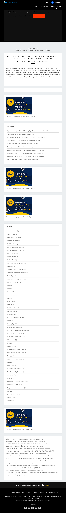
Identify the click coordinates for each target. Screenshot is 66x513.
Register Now (57, 2)
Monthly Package (38, 16)
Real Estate (10, 378)
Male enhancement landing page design (31, 465)
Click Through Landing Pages (15, 269)
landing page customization (43, 456)
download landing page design (27, 453)
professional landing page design (17, 472)
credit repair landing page (44, 448)
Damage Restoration (13, 282)
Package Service (26, 492)
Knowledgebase (55, 496)
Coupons (52, 6)
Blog (34, 496)
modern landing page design (31, 468)
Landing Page (11, 324)
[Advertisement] (33, 30)
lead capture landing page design (14, 463)
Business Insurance (12, 256)
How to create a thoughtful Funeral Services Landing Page (23, 159)
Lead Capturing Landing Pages (15, 333)
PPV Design (35, 12)
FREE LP (46, 496)
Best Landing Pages (12, 237)
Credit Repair (10, 276)
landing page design (14, 458)
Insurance (10, 320)
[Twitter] (29, 508)
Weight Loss (10, 397)
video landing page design (51, 472)
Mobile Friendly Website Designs (16, 352)
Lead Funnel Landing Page (14, 336)
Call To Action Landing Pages (15, 263)
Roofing (9, 391)
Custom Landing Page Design (15, 279)
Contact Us (30, 498)
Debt (8, 288)
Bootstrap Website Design (14, 250)
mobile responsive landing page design (13, 467)
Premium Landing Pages (14, 372)
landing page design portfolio (24, 460)
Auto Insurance (11, 234)
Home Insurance (11, 314)
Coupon (39, 496)
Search (59, 8)
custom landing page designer (12, 453)
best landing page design (16, 446)
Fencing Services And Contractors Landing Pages (20, 147)
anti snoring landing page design (37, 439)
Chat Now (47, 485)
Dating (9, 285)
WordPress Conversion (25, 16)
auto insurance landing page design (34, 441)
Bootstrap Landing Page (14, 247)
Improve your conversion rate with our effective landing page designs (26, 137)
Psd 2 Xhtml (10, 375)
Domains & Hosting (11, 16)
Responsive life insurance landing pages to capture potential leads (25, 156)
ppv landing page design (38, 470)
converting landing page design (31, 448)
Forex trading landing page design (13, 456)
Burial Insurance (11, 253)
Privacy (20, 496)
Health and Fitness (12, 308)
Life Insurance (11, 340)
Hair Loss (9, 304)
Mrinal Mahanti (34, 61)
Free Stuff (9, 298)
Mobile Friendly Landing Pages (15, 349)
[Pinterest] (39, 508)
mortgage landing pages (10, 470)
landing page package (43, 460)
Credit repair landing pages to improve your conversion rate (23, 140)
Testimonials (27, 496)
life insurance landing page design (41, 463)
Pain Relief (10, 362)
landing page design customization (32, 458)
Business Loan (11, 260)
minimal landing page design (47, 465)
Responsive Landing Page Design (16, 381)
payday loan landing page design (24, 470)
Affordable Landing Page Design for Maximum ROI (21, 134)
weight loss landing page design (15, 475)
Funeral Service (11, 301)
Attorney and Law (12, 231)
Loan (8, 343)
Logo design (10, 346)
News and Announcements (14, 359)
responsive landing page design (37, 472)
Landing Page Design (11, 12)
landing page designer (48, 458)
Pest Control (10, 365)
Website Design (24, 12)
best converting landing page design (31, 443)
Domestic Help (11, 295)
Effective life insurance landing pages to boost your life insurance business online (33, 58)
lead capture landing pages (28, 463)
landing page (33, 455)
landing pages (50, 460)
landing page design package (12, 460)
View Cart (45, 6)
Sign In (48, 2)
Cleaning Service (11, 266)
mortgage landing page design (47, 467)
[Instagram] (32, 508)
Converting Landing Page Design (16, 272)
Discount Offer (11, 292)
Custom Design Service (47, 12)
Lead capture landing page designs (16, 330)
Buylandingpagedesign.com (32, 500)
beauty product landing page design (14, 443)
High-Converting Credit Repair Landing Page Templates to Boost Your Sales (28, 131)
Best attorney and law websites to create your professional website (25, 153)
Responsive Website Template (15, 388)
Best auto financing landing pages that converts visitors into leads (25, 150)
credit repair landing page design (16, 451)
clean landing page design (14, 448)
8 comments (45, 61)
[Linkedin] (36, 508)
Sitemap (37, 498)
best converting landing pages (46, 443)
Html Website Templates (14, 317)
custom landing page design (40, 451)
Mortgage (10, 356)
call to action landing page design (35, 446)
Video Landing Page (12, 394)
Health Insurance (12, 311)
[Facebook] (25, 508)
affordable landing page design (17, 439)
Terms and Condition (10, 496)
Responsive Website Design (14, 384)
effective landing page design (41, 453)
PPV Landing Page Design (14, 368)
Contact (59, 6)
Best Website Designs (13, 244)
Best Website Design (13, 240)
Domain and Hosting (38, 492)
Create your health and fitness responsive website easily (22, 143)
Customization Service (14, 492)
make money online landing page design (15, 465)
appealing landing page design (15, 441)
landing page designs (34, 460)
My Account (37, 6)
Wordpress (10, 400)
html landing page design (26, 455)
